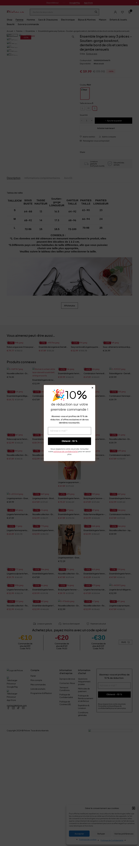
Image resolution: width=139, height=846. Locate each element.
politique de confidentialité (65, 451)
